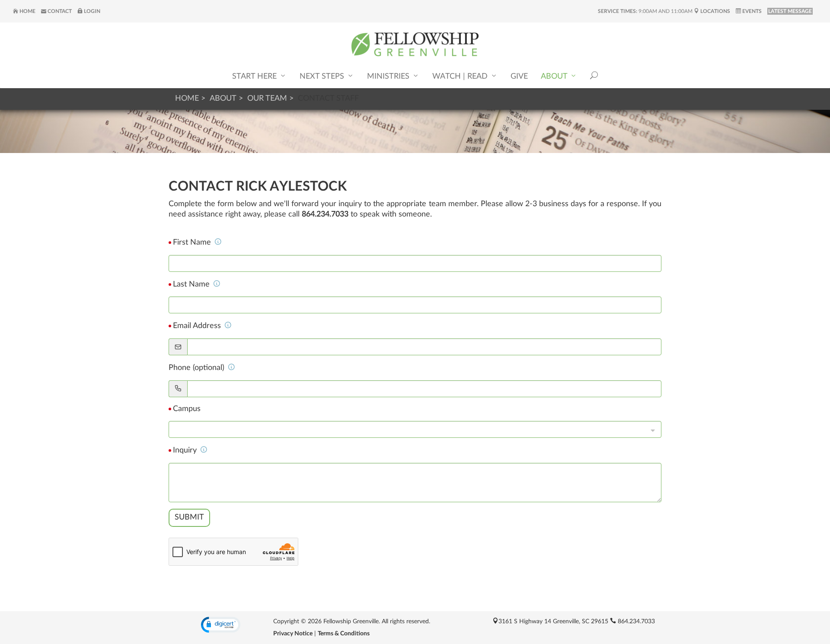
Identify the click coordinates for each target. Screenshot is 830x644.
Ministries (389, 76)
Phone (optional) (198, 368)
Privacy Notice (293, 634)
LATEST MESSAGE (790, 11)
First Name (193, 242)
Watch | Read (461, 76)
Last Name (192, 284)
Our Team (267, 98)
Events (751, 11)
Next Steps (323, 76)
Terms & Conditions (344, 634)
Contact (59, 11)
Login (91, 11)
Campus (187, 409)
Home (26, 11)
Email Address (198, 326)
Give (519, 76)
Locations (714, 11)
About (555, 76)
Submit (189, 517)
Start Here (255, 76)
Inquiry (186, 450)
